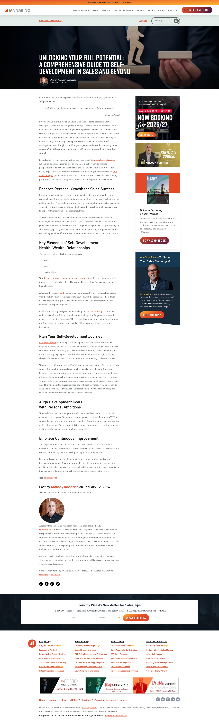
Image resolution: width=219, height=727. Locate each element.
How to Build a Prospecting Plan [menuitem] (52, 654)
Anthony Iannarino (67, 80)
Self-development (47, 343)
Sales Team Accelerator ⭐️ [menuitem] (122, 645)
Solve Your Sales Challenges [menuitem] (87, 670)
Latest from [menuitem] (50, 21)
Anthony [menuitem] (53, 700)
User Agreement (89, 708)
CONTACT (172, 10)
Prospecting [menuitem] (45, 641)
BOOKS (151, 10)
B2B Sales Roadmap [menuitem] (119, 654)
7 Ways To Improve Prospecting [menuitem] (52, 662)
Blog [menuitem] (63, 700)
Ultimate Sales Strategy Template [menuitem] (89, 662)
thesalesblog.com (47, 530)
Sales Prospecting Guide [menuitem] (121, 662)
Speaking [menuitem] (86, 700)
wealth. (61, 293)
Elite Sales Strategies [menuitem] (155, 658)
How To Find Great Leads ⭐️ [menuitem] (51, 666)
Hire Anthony (152, 315)
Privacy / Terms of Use (116, 716)
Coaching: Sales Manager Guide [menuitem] (159, 662)
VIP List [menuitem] (74, 700)
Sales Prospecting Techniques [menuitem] (51, 670)
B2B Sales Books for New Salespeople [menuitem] (91, 654)
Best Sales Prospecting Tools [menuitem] (51, 658)
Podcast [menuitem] (98, 700)
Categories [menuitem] (143, 21)
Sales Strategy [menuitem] (82, 641)
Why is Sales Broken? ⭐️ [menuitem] (50, 645)
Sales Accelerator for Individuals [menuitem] (124, 650)
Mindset (48, 478)
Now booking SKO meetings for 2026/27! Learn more (109, 2)
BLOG (95, 10)
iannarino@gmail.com (49, 575)
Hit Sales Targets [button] (196, 10)
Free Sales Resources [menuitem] (156, 641)
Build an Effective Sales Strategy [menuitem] (89, 658)
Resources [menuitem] (111, 700)
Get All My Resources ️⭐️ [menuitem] (157, 645)
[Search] (176, 20)
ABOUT (161, 10)
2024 (54, 478)
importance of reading (104, 160)
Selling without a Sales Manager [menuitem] (160, 650)
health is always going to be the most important (67, 278)
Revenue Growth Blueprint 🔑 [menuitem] (87, 645)
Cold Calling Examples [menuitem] (120, 666)
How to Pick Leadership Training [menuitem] (124, 670)
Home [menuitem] (42, 700)
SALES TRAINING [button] (123, 10)
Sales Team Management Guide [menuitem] (124, 658)
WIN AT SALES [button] (80, 10)
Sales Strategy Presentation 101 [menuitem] (88, 666)
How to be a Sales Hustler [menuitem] (157, 666)
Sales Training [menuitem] (117, 641)
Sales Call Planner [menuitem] (154, 654)
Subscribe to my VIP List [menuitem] (156, 670)
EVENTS (140, 10)
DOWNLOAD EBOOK (154, 240)
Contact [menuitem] (123, 700)
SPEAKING (106, 10)
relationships (97, 311)
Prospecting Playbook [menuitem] (48, 650)
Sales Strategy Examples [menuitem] (85, 650)
